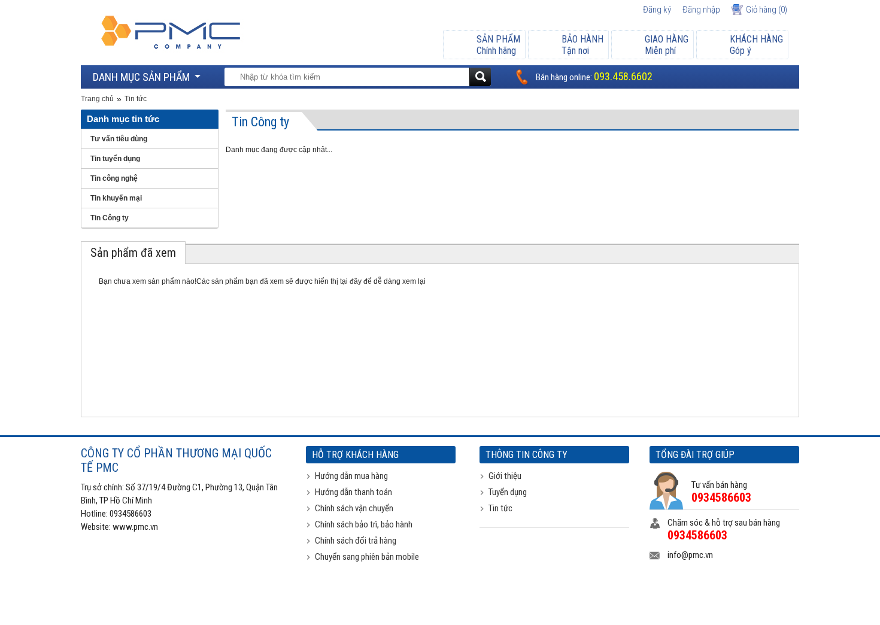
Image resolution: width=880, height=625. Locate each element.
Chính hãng (498, 45)
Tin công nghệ (114, 178)
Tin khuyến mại (116, 198)
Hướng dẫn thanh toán (353, 492)
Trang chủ (97, 99)
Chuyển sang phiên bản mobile (367, 556)
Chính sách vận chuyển (354, 508)
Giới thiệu (504, 476)
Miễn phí (666, 45)
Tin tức (136, 99)
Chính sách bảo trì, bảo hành (363, 524)
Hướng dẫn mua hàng (351, 476)
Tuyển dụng (507, 492)
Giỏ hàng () (766, 9)
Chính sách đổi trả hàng (355, 540)
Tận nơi (582, 45)
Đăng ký (657, 9)
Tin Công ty (109, 218)
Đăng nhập (701, 9)
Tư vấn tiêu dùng (118, 139)
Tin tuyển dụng (115, 158)
